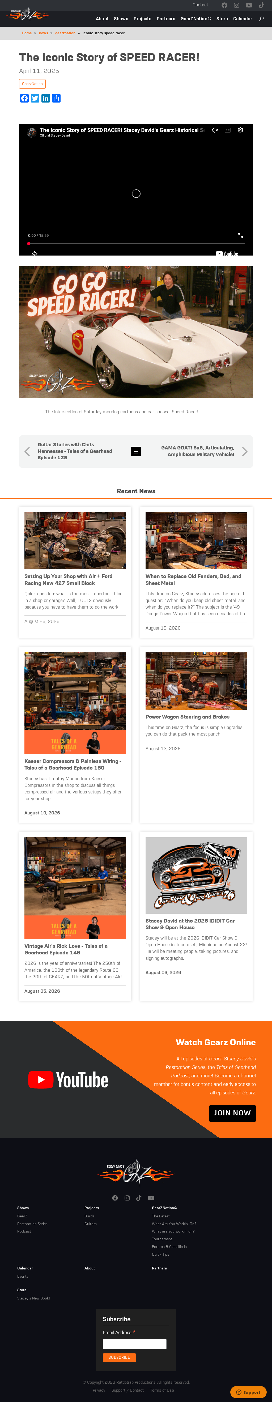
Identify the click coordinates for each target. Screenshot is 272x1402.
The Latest (161, 1216)
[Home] (136, 1172)
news (43, 33)
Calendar (242, 19)
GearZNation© (196, 19)
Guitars (90, 1224)
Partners (166, 19)
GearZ (22, 1216)
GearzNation (32, 84)
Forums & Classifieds (169, 1247)
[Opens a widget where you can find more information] (248, 1392)
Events (22, 1276)
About (102, 19)
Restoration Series (32, 1224)
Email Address (119, 1333)
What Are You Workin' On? (174, 1224)
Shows (121, 19)
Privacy (99, 1390)
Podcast (24, 1231)
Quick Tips (160, 1254)
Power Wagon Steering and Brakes (188, 717)
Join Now (232, 1113)
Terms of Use (162, 1390)
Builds (89, 1216)
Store (222, 19)
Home (27, 33)
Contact (200, 5)
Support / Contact (128, 1390)
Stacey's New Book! (33, 1298)
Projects (142, 19)
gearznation (65, 33)
